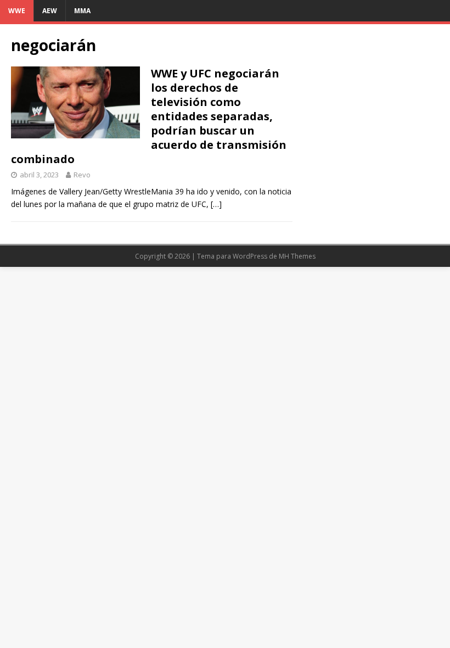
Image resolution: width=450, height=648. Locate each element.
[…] (216, 204)
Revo (82, 175)
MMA (82, 10)
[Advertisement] (371, 90)
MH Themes (297, 256)
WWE (16, 10)
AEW (49, 10)
